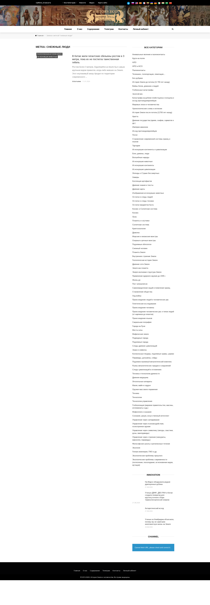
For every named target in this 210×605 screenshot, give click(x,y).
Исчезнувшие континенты (143, 165)
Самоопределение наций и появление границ (151, 288)
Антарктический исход (154, 508)
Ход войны (136, 296)
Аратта (135, 116)
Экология (136, 448)
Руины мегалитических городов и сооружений (151, 366)
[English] (137, 3)
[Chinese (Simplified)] (171, 3)
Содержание (93, 29)
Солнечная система (140, 225)
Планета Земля (138, 252)
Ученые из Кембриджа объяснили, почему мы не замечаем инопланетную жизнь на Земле (159, 521)
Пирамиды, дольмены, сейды (144, 358)
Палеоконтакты (138, 70)
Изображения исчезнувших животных (148, 193)
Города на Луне (138, 326)
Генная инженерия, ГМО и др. (144, 452)
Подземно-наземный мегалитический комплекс (152, 362)
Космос (135, 213)
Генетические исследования (144, 304)
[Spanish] (140, 3)
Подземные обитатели (141, 244)
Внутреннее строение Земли (144, 256)
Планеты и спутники (140, 221)
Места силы (137, 330)
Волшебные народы (140, 157)
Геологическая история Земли (49, 54)
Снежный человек (139, 248)
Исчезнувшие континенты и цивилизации (149, 149)
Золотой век (137, 94)
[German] (156, 3)
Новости (82, 3)
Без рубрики (137, 78)
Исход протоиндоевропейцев (144, 131)
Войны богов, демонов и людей (145, 86)
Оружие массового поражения (145, 389)
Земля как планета (140, 268)
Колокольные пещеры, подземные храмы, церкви (153, 354)
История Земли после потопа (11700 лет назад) (152, 112)
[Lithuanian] (148, 3)
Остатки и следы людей (142, 197)
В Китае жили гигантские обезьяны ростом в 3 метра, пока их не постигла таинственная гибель (98, 59)
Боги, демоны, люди (140, 153)
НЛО (134, 62)
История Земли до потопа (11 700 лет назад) (151, 82)
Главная (68, 29)
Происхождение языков (142, 318)
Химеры (135, 177)
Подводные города (140, 338)
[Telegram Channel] (129, 3)
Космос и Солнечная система (144, 209)
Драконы (136, 232)
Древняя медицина (140, 377)
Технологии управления (142, 401)
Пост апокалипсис (140, 284)
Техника (135, 393)
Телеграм (109, 29)
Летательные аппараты (142, 381)
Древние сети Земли (140, 264)
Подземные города (140, 342)
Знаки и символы (139, 350)
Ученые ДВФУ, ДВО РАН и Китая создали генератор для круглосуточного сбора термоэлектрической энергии (159, 496)
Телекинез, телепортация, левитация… (148, 74)
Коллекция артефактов (142, 181)
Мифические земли (140, 334)
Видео (91, 3)
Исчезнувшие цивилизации (143, 169)
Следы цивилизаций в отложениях (147, 370)
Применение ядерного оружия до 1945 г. (149, 276)
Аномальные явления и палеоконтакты (148, 54)
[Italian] (159, 3)
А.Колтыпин (76, 81)
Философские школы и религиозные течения (151, 444)
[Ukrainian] (152, 3)
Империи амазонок (140, 127)
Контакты (123, 29)
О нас (79, 29)
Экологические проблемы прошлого (147, 456)
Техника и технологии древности (146, 374)
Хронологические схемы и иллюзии (147, 108)
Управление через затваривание (145, 420)
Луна (134, 217)
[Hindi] (163, 3)
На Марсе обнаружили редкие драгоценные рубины (157, 482)
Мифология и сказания (141, 412)
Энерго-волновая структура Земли (146, 272)
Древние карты (138, 189)
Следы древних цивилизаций (144, 346)
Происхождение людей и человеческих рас (150, 300)
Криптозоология (139, 228)
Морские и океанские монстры (145, 236)
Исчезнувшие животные (47, 57)
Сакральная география (141, 322)
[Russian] (133, 3)
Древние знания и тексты (142, 185)
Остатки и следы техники (143, 201)
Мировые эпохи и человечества (145, 104)
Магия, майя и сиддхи (141, 385)
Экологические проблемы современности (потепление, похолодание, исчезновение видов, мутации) (152, 462)
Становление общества (142, 292)
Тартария (136, 146)
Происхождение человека (143, 308)
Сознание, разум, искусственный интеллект (150, 416)
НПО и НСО (137, 66)
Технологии (137, 397)
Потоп (134, 135)
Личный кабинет (141, 29)
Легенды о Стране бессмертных (145, 173)
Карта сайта (102, 3)
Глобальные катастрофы (142, 90)
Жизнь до (136, 280)
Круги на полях (138, 58)
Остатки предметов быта (142, 205)
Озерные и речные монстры (144, 240)
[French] (144, 3)
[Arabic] (167, 3)
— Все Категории (68, 3)
